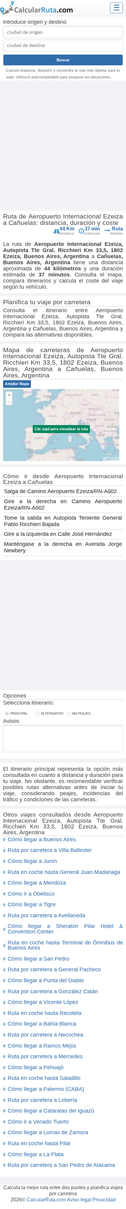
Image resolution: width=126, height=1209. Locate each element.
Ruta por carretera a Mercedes (45, 1056)
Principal (19, 713)
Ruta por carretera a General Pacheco (54, 969)
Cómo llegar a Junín (32, 861)
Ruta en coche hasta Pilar (39, 1143)
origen (35, 22)
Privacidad (104, 1199)
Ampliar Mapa (17, 384)
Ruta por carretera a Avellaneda (46, 915)
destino (57, 22)
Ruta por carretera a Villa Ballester (50, 850)
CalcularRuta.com (46, 1199)
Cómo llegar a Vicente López (43, 1002)
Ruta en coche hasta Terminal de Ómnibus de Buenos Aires (65, 945)
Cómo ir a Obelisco (31, 894)
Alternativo (52, 713)
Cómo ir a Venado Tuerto (38, 1122)
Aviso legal (79, 1199)
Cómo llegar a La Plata (36, 1154)
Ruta (117, 228)
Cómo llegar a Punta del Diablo (46, 980)
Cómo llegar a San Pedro (38, 959)
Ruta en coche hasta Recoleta (44, 1013)
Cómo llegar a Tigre (32, 904)
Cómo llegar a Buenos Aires (42, 839)
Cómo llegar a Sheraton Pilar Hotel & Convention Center (65, 929)
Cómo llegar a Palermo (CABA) (46, 1089)
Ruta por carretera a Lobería (42, 1100)
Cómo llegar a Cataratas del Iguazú (51, 1111)
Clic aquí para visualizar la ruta (61, 429)
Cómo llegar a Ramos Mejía (42, 1046)
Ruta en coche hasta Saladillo (44, 1078)
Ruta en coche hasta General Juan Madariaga (64, 872)
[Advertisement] (63, 146)
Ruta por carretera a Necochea (45, 1035)
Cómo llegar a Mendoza (37, 883)
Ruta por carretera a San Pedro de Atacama (61, 1165)
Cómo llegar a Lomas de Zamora (48, 1132)
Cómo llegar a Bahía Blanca (42, 1024)
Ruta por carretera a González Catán (53, 991)
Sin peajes (81, 713)
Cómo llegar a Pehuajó (36, 1067)
